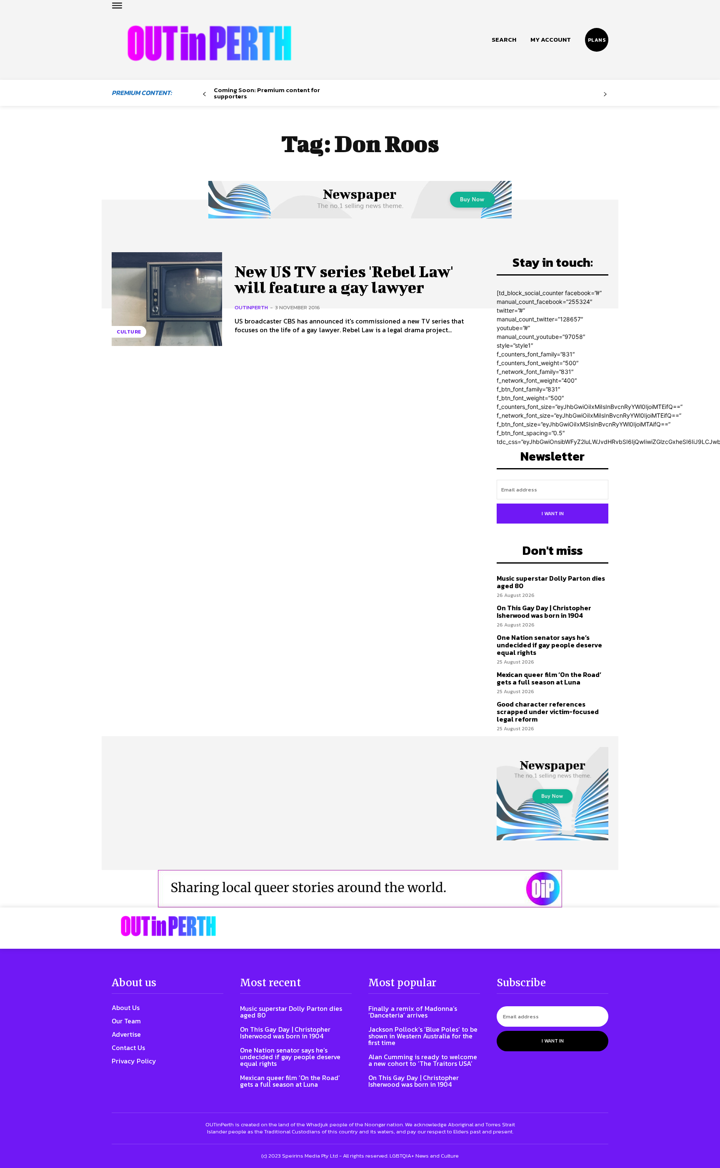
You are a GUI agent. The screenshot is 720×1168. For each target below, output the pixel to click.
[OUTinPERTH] (209, 43)
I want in (553, 513)
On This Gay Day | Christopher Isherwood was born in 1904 (544, 611)
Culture (129, 332)
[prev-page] (204, 94)
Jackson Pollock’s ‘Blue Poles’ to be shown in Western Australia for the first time (423, 1036)
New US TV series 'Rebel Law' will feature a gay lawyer (344, 279)
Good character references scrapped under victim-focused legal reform (548, 711)
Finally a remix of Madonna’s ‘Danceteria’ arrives (412, 1011)
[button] (504, 39)
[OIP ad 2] (360, 888)
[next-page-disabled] (605, 94)
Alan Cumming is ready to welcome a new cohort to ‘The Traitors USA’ (422, 1060)
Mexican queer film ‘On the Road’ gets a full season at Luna (549, 678)
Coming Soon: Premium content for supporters (267, 93)
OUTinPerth (251, 307)
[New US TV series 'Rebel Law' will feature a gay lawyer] (167, 299)
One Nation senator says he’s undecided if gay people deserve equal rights (549, 644)
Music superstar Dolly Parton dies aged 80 (551, 582)
